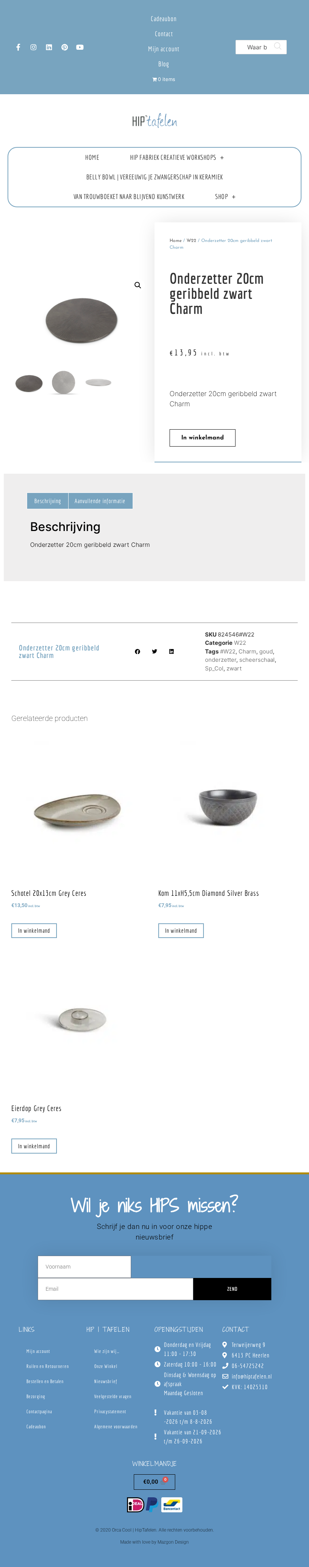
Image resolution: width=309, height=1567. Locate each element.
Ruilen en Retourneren (47, 1366)
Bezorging (35, 1396)
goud (266, 651)
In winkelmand (202, 438)
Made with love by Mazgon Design (154, 1542)
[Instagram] (33, 47)
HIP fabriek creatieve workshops (173, 157)
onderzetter (220, 659)
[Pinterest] (64, 47)
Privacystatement (110, 1411)
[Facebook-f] (18, 47)
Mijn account (163, 49)
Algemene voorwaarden (116, 1426)
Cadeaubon (164, 19)
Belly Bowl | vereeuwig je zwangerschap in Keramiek (154, 177)
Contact (164, 34)
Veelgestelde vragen (113, 1396)
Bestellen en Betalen (45, 1381)
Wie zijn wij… (106, 1351)
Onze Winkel (105, 1366)
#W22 (228, 651)
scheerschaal (257, 659)
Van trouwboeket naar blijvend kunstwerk (129, 196)
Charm (247, 651)
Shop (221, 196)
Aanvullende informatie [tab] (100, 500)
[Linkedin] (49, 47)
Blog (163, 64)
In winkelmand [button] (34, 930)
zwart (234, 668)
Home (92, 157)
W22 (191, 241)
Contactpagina (39, 1411)
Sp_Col (214, 668)
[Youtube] (80, 47)
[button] (138, 285)
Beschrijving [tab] (47, 500)
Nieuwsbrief (105, 1381)
